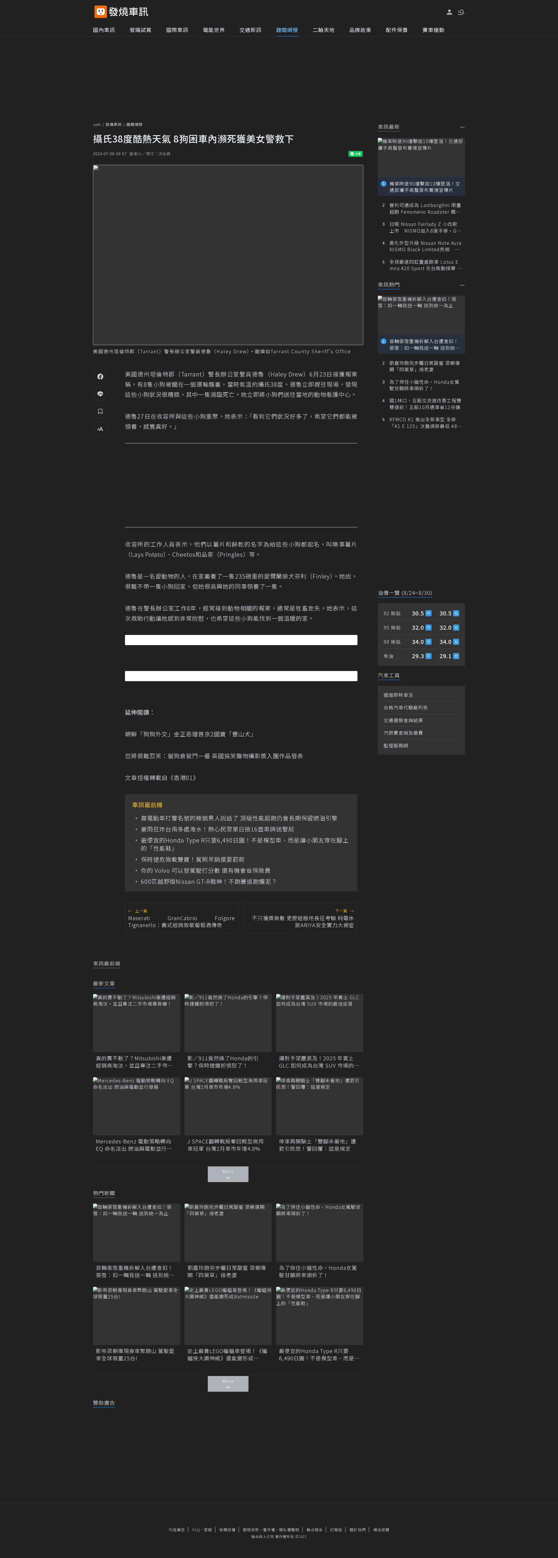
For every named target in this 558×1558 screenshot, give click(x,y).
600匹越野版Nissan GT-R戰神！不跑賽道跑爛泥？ (209, 881)
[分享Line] (100, 393)
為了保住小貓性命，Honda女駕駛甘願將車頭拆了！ (318, 1271)
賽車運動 (434, 29)
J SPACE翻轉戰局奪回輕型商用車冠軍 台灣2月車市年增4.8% (225, 1145)
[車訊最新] (462, 127)
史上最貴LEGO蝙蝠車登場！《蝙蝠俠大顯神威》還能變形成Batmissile (227, 1354)
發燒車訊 (113, 124)
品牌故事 (360, 29)
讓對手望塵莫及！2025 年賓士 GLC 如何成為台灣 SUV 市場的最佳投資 (319, 1061)
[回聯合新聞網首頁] (100, 12)
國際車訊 (177, 29)
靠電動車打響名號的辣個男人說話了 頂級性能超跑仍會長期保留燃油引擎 (239, 818)
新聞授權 (227, 1529)
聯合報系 (315, 1529)
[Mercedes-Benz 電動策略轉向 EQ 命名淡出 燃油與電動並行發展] (136, 1106)
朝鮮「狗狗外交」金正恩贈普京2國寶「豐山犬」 (191, 734)
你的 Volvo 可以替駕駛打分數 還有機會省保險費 (206, 870)
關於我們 (358, 1529)
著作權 (269, 1529)
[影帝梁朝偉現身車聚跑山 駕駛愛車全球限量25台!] (136, 1316)
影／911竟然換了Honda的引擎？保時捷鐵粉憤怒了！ (223, 1061)
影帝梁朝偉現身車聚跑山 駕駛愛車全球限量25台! (135, 1354)
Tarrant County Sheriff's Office (311, 351)
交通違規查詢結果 (403, 720)
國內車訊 (104, 29)
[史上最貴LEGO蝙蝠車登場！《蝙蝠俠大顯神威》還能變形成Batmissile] (228, 1316)
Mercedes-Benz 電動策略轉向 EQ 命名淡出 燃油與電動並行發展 (134, 1145)
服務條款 (251, 1529)
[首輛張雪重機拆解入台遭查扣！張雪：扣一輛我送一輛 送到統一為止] (136, 1233)
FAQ (196, 1529)
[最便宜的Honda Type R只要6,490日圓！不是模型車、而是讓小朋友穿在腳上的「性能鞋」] (319, 1316)
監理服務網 (396, 745)
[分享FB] (100, 376)
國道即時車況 (398, 694)
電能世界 (214, 29)
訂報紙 (336, 1529)
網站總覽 (381, 1529)
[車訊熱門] (462, 285)
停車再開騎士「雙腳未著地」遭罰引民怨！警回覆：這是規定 (317, 1145)
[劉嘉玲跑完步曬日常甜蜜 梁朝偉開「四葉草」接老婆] (228, 1233)
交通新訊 (250, 29)
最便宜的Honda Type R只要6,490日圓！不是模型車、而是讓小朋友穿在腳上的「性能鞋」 (245, 844)
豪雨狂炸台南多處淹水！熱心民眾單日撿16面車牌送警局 (217, 829)
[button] (460, 11)
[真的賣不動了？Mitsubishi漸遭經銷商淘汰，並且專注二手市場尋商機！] (136, 1023)
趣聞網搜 (287, 29)
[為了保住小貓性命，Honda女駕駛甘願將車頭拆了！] (319, 1233)
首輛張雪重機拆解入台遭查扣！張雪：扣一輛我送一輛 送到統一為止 (135, 1271)
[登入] (450, 12)
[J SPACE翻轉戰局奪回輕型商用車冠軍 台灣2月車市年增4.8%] (228, 1106)
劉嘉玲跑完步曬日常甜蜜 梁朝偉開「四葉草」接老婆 (226, 1271)
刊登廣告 (177, 1529)
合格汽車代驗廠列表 (406, 707)
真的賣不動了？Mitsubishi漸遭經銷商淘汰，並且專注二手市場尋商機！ (134, 1061)
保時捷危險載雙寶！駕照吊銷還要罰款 (193, 859)
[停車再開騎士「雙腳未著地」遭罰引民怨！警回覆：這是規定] (319, 1106)
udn (97, 124)
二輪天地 (324, 29)
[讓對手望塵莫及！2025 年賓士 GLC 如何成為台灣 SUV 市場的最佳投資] (319, 1023)
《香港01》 (183, 777)
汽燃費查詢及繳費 (403, 732)
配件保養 (397, 29)
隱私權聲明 (289, 1529)
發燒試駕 (141, 29)
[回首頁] (128, 12)
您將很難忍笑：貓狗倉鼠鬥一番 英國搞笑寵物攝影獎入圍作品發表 (214, 756)
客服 (208, 1529)
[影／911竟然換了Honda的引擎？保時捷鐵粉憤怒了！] (228, 1023)
